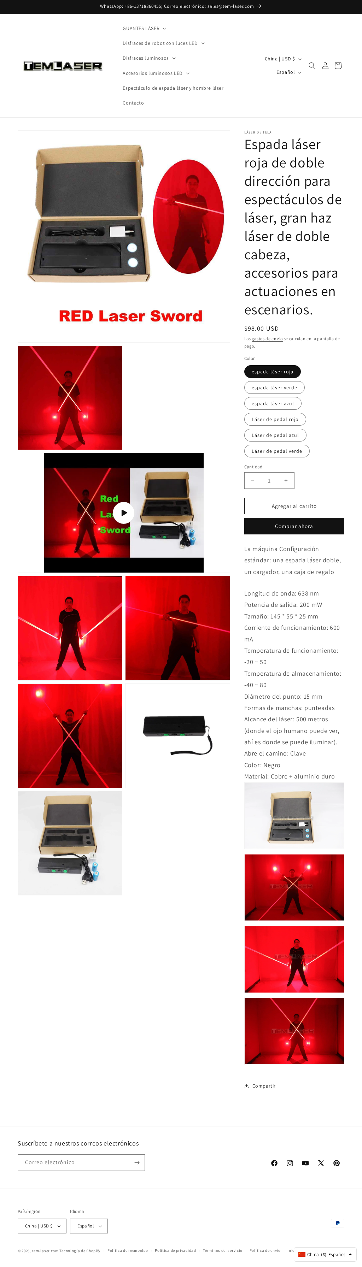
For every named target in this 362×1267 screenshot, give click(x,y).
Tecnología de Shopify (79, 1250)
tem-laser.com (45, 1250)
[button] (143, 28)
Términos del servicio (223, 1250)
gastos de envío (267, 338)
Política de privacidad (175, 1250)
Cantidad (253, 467)
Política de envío (265, 1250)
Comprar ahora (294, 526)
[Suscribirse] (137, 1162)
